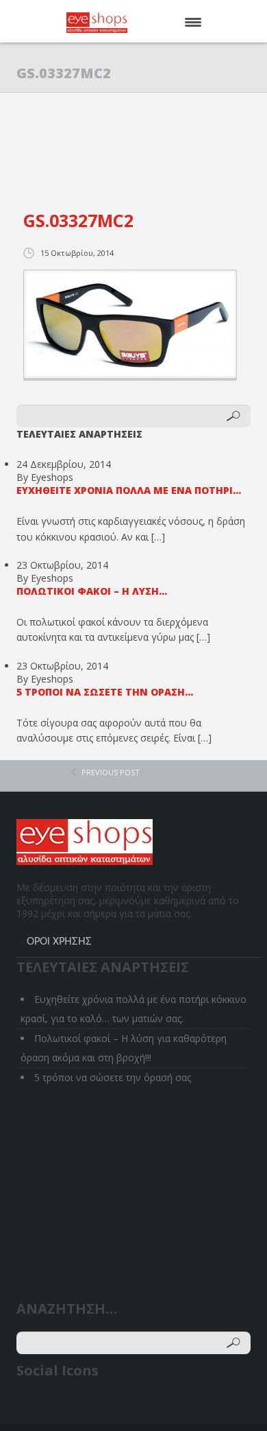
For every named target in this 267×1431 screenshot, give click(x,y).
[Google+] (80, 1405)
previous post (110, 772)
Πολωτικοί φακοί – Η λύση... (91, 591)
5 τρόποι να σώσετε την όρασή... (104, 691)
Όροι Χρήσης (59, 942)
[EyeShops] (117, 22)
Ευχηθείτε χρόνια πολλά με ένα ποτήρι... (128, 490)
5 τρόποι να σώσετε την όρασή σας (112, 1077)
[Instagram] (106, 1405)
